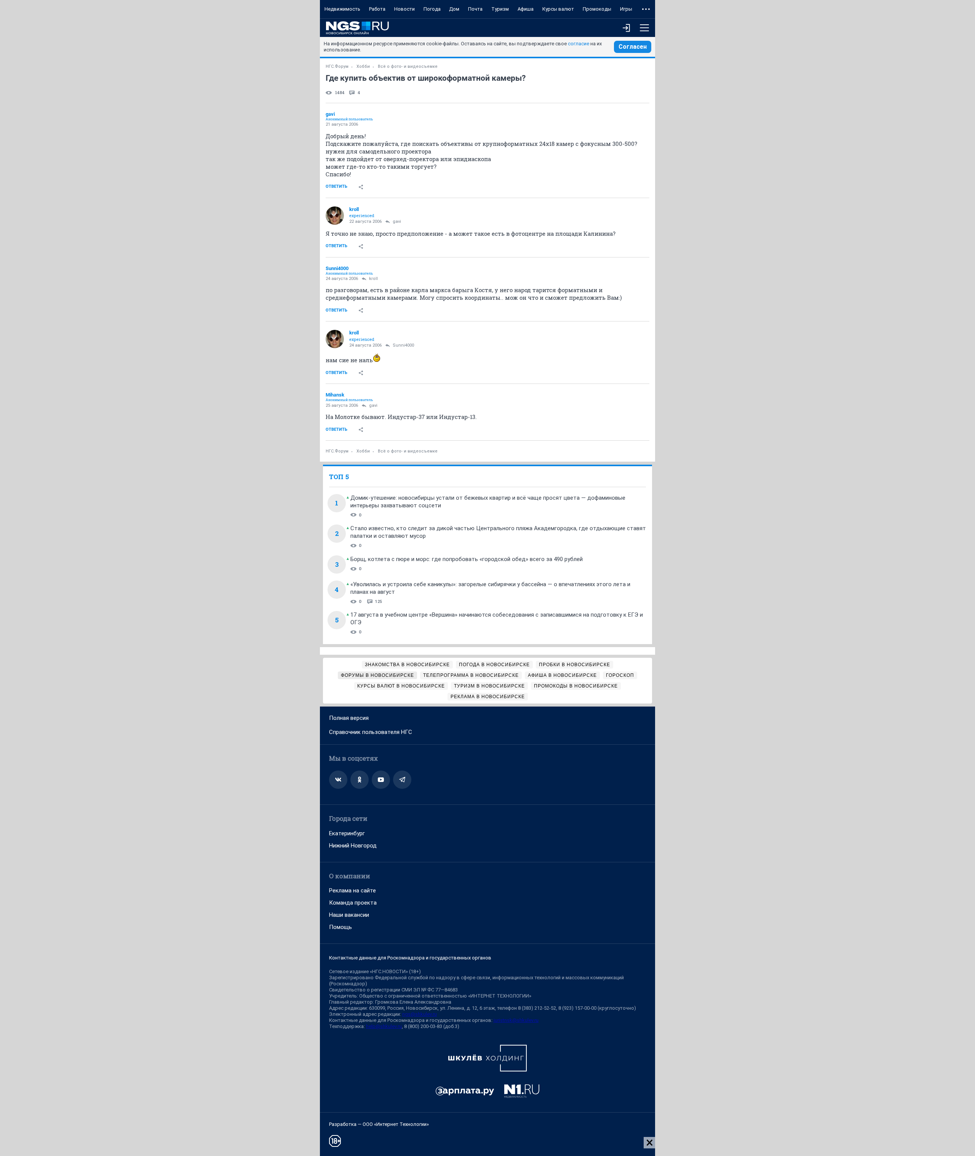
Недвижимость (342, 9)
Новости (404, 9)
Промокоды (597, 9)
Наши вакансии (349, 914)
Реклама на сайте (352, 890)
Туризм (500, 9)
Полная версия (349, 718)
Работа (377, 9)
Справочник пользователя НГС (370, 732)
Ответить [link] (336, 186)
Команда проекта (353, 902)
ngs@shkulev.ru (419, 1014)
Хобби (363, 66)
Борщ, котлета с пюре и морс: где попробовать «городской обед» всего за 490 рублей (466, 559)
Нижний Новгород (353, 845)
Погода (432, 9)
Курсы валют (558, 9)
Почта (475, 9)
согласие (578, 43)
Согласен (633, 46)
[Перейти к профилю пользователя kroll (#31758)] (335, 215)
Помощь (340, 927)
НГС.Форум (337, 66)
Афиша (526, 9)
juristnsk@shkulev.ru (516, 1020)
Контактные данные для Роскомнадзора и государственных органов (410, 958)
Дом (454, 9)
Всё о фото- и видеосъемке (408, 66)
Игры (626, 9)
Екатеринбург (347, 833)
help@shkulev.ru (384, 1026)
